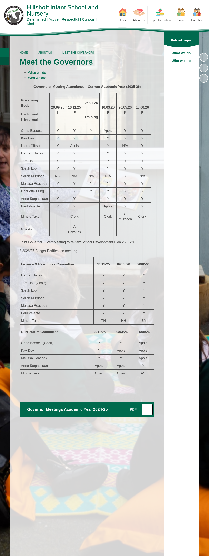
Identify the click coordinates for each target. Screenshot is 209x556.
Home (24, 52)
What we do (37, 73)
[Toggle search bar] (4, 52)
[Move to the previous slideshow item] (203, 68)
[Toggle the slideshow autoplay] (203, 57)
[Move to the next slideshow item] (203, 78)
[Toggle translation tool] (4, 61)
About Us (45, 52)
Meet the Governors (78, 52)
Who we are (37, 78)
